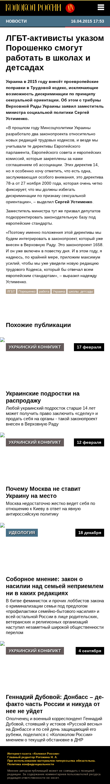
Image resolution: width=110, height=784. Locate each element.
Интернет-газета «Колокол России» (33, 753)
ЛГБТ (11, 291)
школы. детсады (81, 291)
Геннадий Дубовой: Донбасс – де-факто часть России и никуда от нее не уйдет (55, 704)
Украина (59, 291)
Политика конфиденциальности (30, 764)
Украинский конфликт (35, 347)
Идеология (22, 532)
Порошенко (26, 291)
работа (44, 291)
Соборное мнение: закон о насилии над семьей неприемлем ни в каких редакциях (55, 586)
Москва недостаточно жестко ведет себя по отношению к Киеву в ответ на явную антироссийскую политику (50, 508)
